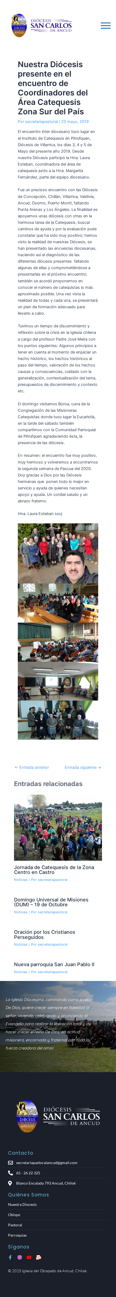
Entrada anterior (32, 768)
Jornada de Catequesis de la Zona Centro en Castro (54, 869)
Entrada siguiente (83, 768)
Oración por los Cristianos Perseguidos (44, 934)
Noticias (21, 880)
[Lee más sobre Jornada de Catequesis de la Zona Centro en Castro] (58, 828)
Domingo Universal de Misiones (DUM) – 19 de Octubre (51, 902)
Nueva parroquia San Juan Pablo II (54, 964)
